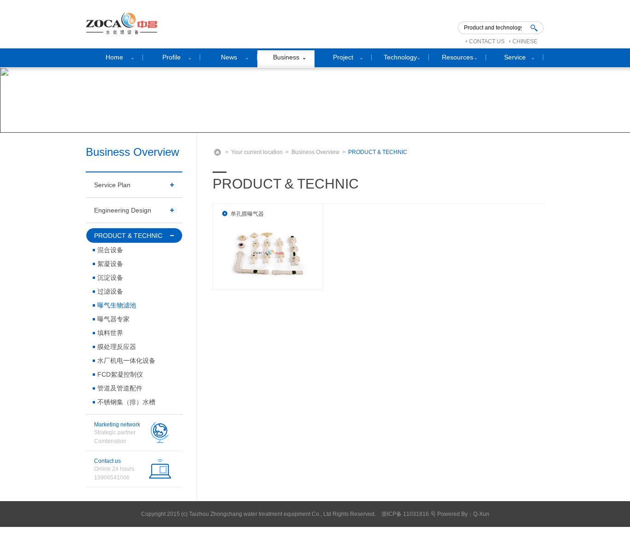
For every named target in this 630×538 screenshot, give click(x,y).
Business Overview (315, 152)
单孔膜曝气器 (247, 214)
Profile (171, 57)
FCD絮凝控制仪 (120, 374)
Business (286, 57)
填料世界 (110, 333)
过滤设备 (110, 291)
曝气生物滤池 (116, 305)
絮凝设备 (110, 263)
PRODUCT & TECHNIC (128, 235)
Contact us (487, 41)
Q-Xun (481, 514)
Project (343, 57)
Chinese (524, 41)
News (229, 57)
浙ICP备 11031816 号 (408, 514)
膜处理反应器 (116, 346)
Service (515, 57)
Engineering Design (122, 210)
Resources (457, 57)
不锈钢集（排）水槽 (126, 402)
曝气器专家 (113, 319)
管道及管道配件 (120, 388)
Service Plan (112, 185)
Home (114, 57)
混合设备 (110, 250)
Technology (400, 57)
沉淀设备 (110, 277)
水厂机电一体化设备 (126, 360)
